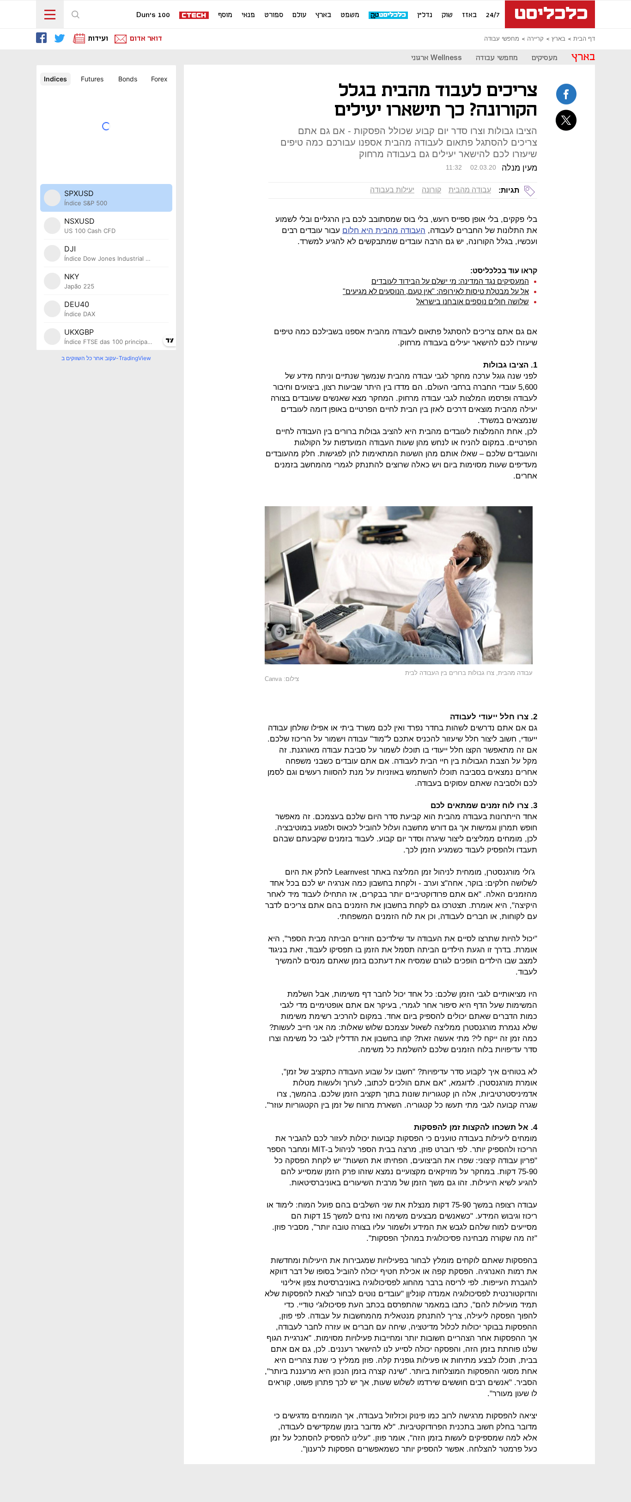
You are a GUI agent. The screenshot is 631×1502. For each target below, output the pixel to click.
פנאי (248, 15)
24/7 (493, 15)
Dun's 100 (153, 15)
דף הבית (584, 39)
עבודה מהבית (470, 190)
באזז (469, 15)
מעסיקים (545, 58)
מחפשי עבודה (501, 39)
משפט (349, 15)
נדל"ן (424, 15)
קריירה (535, 39)
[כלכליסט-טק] (388, 15)
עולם (299, 15)
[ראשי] (550, 14)
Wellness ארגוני (436, 58)
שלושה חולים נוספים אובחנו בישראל (472, 302)
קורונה (431, 190)
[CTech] (194, 16)
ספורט (273, 15)
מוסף (225, 15)
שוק (447, 15)
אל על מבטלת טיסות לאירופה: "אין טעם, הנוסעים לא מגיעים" (436, 291)
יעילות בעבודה (392, 190)
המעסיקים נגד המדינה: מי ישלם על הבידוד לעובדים (450, 281)
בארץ (323, 15)
